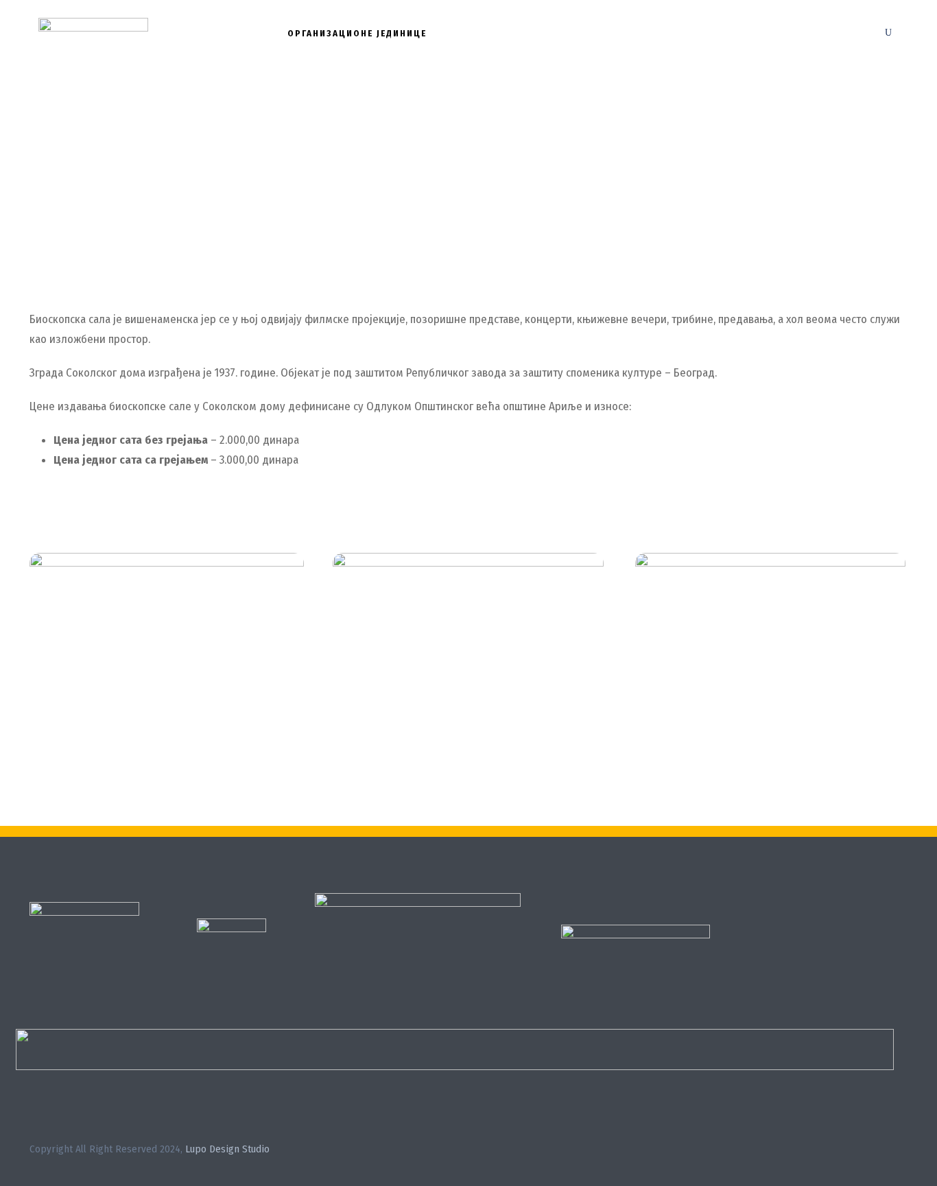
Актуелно (477, 33)
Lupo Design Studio (227, 1149)
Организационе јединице (357, 33)
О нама (243, 33)
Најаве (545, 33)
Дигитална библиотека (650, 33)
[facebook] (878, 1152)
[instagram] (902, 1152)
